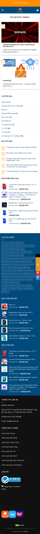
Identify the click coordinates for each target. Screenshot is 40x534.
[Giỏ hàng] (38, 10)
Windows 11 (5, 292)
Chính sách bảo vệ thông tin (11, 465)
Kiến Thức (5, 117)
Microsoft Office (6, 270)
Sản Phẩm (5, 121)
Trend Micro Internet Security (10, 282)
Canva (25, 246)
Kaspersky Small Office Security (11, 264)
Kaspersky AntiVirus (8, 261)
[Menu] (2, 10)
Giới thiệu (10, 528)
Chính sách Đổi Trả (8, 451)
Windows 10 (5, 289)
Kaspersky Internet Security (23, 261)
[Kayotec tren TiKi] (12, 514)
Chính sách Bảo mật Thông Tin (12, 460)
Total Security (19, 279)
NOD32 (26, 273)
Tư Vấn (4, 132)
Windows (29, 286)
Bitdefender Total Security (9, 246)
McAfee (4, 267)
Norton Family (6, 276)
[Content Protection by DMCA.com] (20, 525)
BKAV (20, 246)
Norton (32, 273)
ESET (3, 249)
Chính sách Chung (8, 433)
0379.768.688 (23, 3)
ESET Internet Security (8, 252)
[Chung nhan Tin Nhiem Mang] (12, 490)
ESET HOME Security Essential (15, 249)
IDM (22, 255)
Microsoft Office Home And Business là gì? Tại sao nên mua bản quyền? (22, 166)
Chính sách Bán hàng (9, 438)
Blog (21, 528)
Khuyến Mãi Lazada (8, 113)
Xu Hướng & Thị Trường (10, 136)
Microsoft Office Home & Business (23, 270)
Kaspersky (35, 258)
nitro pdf (19, 273)
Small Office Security (8, 279)
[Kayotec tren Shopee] (5, 514)
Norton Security (16, 276)
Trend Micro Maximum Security (11, 286)
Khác (3, 110)
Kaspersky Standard (28, 264)
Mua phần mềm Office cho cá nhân (19, 153)
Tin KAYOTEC (6, 125)
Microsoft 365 (12, 267)
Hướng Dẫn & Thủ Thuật (10, 106)
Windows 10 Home (16, 289)
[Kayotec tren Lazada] (19, 514)
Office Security (32, 276)
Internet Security (25, 258)
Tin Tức (4, 128)
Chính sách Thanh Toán (10, 442)
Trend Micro (28, 279)
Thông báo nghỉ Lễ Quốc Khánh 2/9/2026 (22, 147)
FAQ (32, 528)
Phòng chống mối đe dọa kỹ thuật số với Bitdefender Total (21, 159)
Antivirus (11, 243)
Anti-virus (4, 243)
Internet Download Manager (10, 258)
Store (17, 528)
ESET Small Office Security (24, 252)
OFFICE (25, 276)
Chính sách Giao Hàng (9, 447)
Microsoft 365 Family (24, 267)
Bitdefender (19, 243)
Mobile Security (6, 273)
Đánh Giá (4, 102)
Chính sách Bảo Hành (9, 456)
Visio (23, 286)
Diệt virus (32, 246)
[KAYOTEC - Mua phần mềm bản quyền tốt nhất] (20, 10)
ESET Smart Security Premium (10, 255)
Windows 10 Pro (28, 289)
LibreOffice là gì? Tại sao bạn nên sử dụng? (22, 171)
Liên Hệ (27, 528)
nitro (14, 273)
